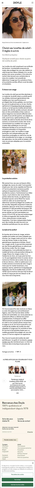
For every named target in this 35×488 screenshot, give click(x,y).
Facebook (5, 455)
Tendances (8, 42)
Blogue (3, 42)
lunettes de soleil (10, 66)
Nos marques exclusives (24, 448)
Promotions (21, 450)
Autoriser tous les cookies (17, 484)
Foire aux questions (23, 457)
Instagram (5, 457)
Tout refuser (17, 479)
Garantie (20, 451)
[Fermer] (33, 463)
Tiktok (4, 459)
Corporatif (5, 451)
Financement (21, 455)
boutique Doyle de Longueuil (21, 106)
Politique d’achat (22, 453)
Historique (5, 446)
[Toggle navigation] (3, 2)
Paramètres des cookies (17, 474)
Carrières (5, 448)
